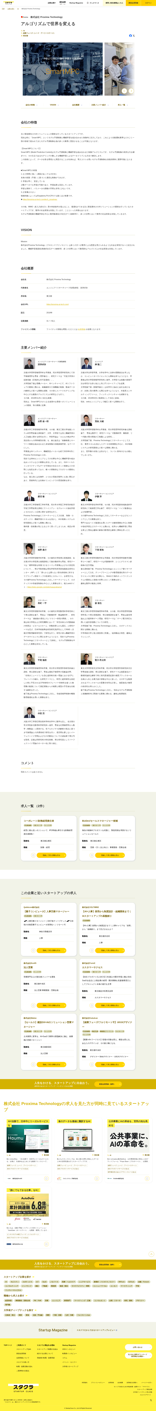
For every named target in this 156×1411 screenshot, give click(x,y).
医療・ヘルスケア (68, 1282)
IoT (37, 1282)
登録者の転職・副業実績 (46, 1358)
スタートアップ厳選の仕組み (47, 1349)
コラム (64, 1358)
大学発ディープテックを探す (18, 1310)
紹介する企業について (45, 1353)
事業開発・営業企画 (23, 1300)
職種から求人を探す (14, 1295)
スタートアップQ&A (23, 1349)
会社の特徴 (30, 105)
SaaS (44, 1282)
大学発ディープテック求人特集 (142, 1392)
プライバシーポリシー (98, 1382)
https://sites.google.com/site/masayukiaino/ (44, 587)
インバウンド (27, 1286)
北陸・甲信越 (37, 1315)
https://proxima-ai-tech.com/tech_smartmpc (40, 199)
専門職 (7, 1305)
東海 (27, 1315)
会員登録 (81, 329)
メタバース (54, 1282)
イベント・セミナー (69, 1362)
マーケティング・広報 (82, 1300)
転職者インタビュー (69, 1353)
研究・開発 (128, 1300)
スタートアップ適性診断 (144, 1389)
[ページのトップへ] (151, 1254)
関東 (20, 1315)
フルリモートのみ (83, 1315)
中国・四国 (57, 1315)
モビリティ (15, 1282)
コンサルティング (11, 1286)
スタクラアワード (145, 1395)
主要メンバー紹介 (98, 105)
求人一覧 (121, 105)
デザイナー (140, 1300)
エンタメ (114, 1286)
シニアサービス (84, 1282)
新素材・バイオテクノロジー (104, 1282)
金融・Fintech (143, 1282)
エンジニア (56, 1300)
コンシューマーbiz (100, 1286)
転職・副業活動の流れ (24, 1366)
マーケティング (126, 1286)
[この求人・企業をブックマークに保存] (33, 855)
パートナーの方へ (146, 1382)
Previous (124, 91)
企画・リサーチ (114, 1300)
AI (24, 31)
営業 (46, 1300)
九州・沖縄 (69, 1315)
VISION (53, 105)
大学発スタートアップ (70, 1366)
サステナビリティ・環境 (80, 1286)
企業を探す (52, 3)
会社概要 (75, 105)
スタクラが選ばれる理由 (46, 1345)
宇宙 (137, 1286)
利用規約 (84, 1382)
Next (131, 91)
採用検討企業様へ (132, 1382)
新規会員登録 (133, 3)
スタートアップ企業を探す (17, 1277)
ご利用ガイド (21, 1345)
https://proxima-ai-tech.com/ (57, 304)
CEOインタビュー (68, 1349)
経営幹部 (8, 1300)
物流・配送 (64, 1286)
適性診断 (62, 3)
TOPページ (8, 1345)
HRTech (122, 1282)
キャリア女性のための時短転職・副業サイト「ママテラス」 (132, 1386)
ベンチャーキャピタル (13, 1290)
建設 (37, 1286)
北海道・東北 (10, 1315)
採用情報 (111, 1382)
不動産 (44, 1286)
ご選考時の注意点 (22, 1371)
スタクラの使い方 (22, 1362)
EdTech (131, 1282)
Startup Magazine (76, 3)
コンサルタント (99, 1300)
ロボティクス (27, 1282)
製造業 (53, 1286)
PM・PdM (37, 1300)
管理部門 (67, 1300)
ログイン (148, 3)
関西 (48, 1315)
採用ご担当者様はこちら (114, 3)
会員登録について (22, 1358)
